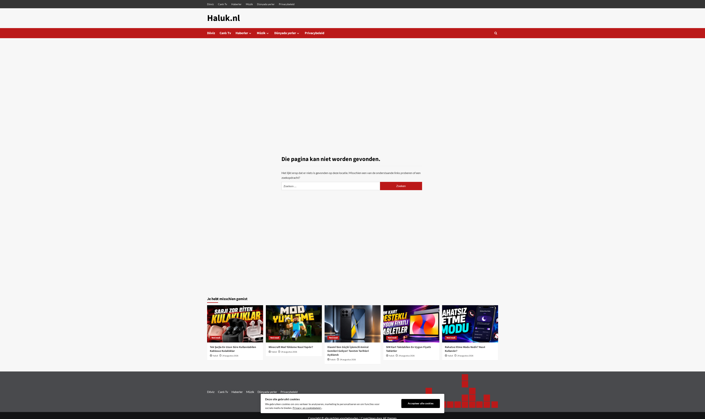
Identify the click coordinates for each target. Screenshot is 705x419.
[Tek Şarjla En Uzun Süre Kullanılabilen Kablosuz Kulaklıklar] (235, 323)
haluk (215, 355)
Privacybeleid (286, 4)
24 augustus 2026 (230, 355)
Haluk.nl (223, 18)
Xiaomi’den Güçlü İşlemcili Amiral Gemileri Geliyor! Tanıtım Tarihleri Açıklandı (348, 351)
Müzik (249, 4)
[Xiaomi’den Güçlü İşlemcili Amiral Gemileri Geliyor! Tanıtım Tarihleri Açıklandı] (353, 323)
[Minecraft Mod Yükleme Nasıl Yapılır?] (294, 323)
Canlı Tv (222, 4)
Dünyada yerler (266, 4)
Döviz (210, 4)
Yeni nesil (216, 337)
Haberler (236, 4)
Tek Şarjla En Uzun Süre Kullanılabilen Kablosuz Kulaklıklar (233, 349)
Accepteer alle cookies (420, 403)
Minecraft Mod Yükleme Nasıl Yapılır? (291, 347)
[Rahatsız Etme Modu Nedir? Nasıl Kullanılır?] (470, 323)
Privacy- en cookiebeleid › (307, 408)
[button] (496, 33)
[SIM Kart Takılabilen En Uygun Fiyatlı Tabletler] (411, 323)
